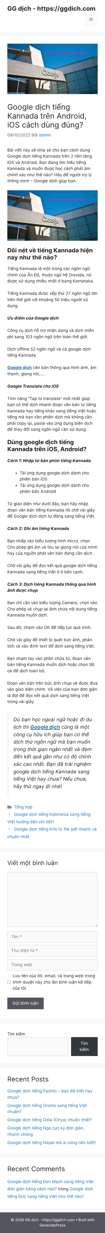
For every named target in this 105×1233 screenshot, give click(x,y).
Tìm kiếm (16, 1034)
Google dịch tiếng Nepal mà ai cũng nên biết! (51, 1142)
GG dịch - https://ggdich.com (51, 8)
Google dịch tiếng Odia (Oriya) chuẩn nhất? (49, 1119)
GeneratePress (53, 1225)
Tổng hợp (23, 807)
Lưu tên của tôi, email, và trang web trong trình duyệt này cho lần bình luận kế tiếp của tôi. (54, 982)
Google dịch (19, 367)
